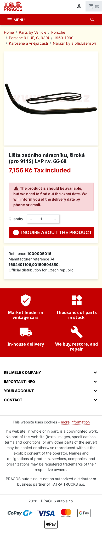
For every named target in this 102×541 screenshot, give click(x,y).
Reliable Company (22, 372)
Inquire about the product (52, 232)
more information (75, 422)
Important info (19, 381)
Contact (13, 400)
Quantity (16, 219)
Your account (19, 390)
